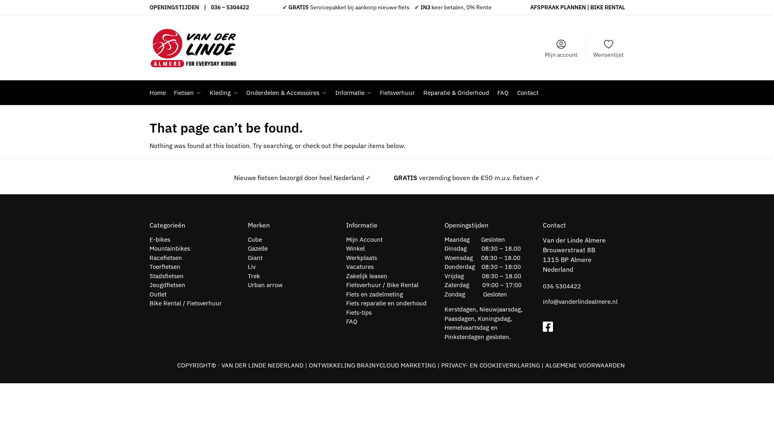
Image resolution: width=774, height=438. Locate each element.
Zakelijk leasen (366, 276)
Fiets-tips (359, 312)
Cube (255, 239)
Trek (254, 276)
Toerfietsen (165, 267)
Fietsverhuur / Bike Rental (382, 285)
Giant (255, 258)
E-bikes (160, 239)
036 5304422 (562, 286)
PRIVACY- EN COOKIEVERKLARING (490, 365)
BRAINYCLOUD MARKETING (396, 365)
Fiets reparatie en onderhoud (386, 303)
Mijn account (561, 54)
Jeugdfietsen (167, 285)
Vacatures (360, 267)
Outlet (158, 294)
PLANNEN (573, 7)
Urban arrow (265, 285)
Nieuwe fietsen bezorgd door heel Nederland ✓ (302, 178)
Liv (252, 267)
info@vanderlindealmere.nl (580, 301)
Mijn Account (364, 239)
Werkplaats (361, 258)
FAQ (352, 321)
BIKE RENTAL (607, 7)
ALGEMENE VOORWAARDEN (585, 365)
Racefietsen (166, 258)
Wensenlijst (608, 54)
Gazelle (258, 248)
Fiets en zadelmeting (374, 294)
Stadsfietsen (167, 276)
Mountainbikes (170, 248)
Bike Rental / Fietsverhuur (186, 303)
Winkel (355, 248)
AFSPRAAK (544, 7)
